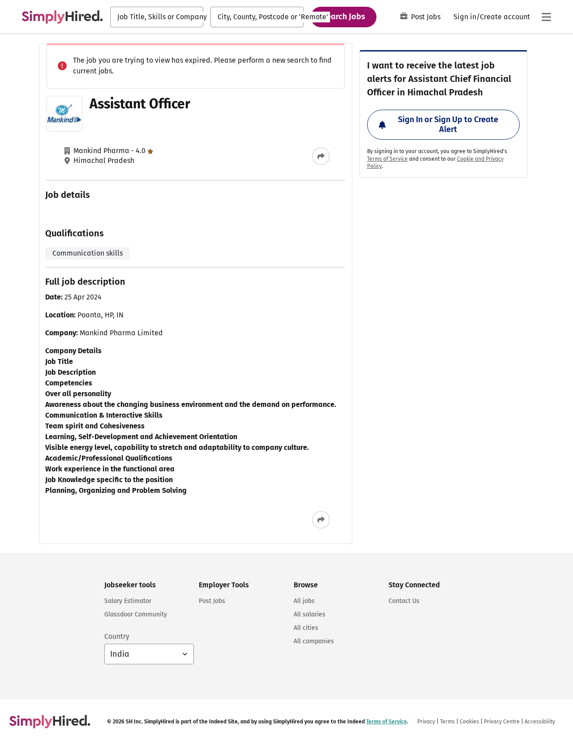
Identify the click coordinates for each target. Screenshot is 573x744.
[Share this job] (321, 156)
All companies (314, 641)
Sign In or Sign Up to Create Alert (448, 124)
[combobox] (156, 17)
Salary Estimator (127, 601)
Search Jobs (343, 16)
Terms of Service (387, 159)
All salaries (309, 614)
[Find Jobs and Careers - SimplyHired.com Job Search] (62, 17)
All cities (306, 628)
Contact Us (404, 601)
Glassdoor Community (135, 614)
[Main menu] (546, 17)
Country (116, 636)
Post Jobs (425, 17)
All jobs (304, 601)
